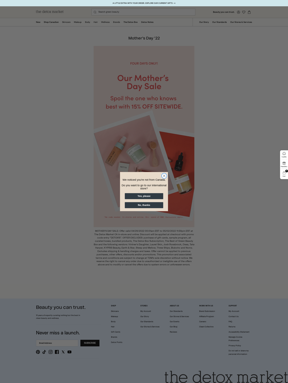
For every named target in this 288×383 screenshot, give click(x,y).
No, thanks (144, 205)
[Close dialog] (164, 175)
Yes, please (144, 196)
